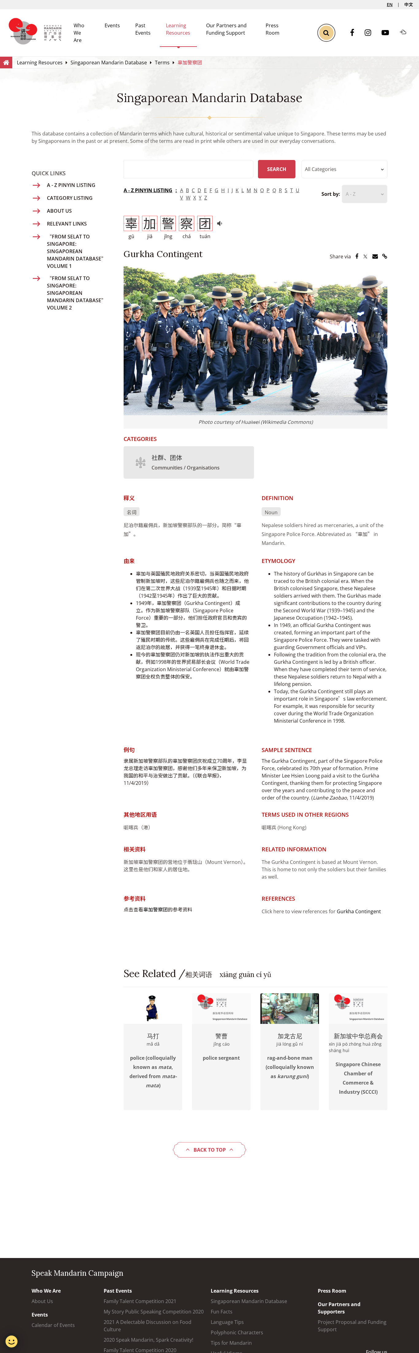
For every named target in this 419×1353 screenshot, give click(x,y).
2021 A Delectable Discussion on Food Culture (147, 1326)
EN (390, 4)
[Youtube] (388, 33)
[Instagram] (371, 33)
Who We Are (79, 33)
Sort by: (330, 194)
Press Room (332, 1290)
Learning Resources (235, 1290)
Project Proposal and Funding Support (352, 1326)
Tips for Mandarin (231, 1343)
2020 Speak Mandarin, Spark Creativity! (148, 1339)
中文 (408, 4)
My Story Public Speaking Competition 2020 (154, 1311)
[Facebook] (355, 33)
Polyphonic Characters (237, 1332)
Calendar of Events (53, 1325)
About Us (42, 1301)
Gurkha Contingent (359, 911)
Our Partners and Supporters (339, 1308)
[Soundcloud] (406, 33)
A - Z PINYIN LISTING (148, 190)
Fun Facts (222, 1311)
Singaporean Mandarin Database (249, 1301)
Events (112, 25)
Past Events (118, 1290)
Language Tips (227, 1322)
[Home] (6, 62)
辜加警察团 (155, 909)
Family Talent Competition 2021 (140, 1301)
